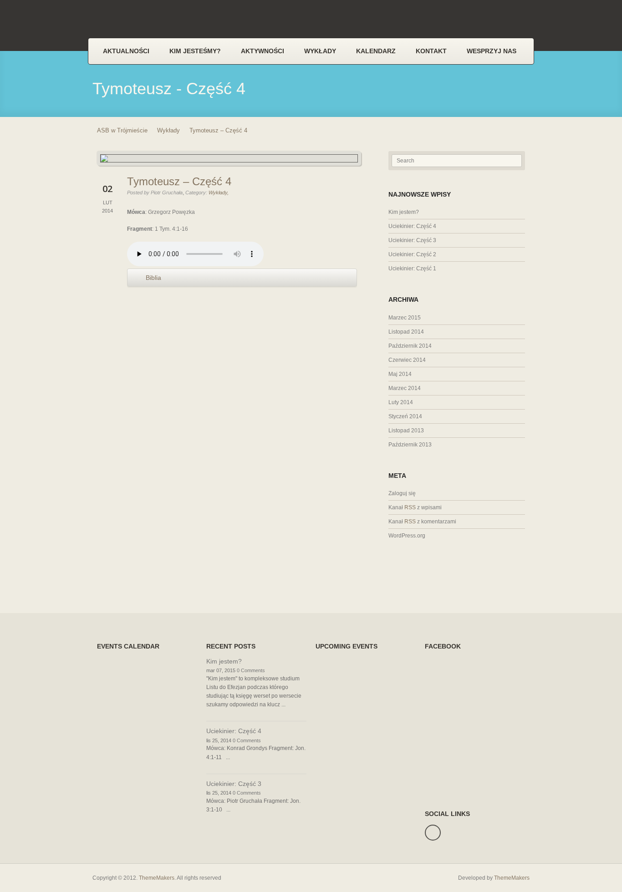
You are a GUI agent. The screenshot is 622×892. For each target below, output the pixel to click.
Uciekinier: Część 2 (412, 254)
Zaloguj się (402, 493)
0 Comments (251, 670)
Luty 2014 (400, 402)
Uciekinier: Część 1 (412, 268)
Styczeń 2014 (405, 416)
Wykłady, (219, 192)
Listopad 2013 (406, 430)
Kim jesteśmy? (195, 51)
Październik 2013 (410, 444)
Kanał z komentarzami (422, 521)
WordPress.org (406, 535)
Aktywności (262, 51)
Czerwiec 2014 (407, 360)
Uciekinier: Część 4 (412, 226)
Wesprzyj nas (491, 51)
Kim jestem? (403, 212)
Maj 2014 (400, 374)
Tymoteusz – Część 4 (179, 181)
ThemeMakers (156, 878)
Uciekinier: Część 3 (412, 240)
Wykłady (320, 51)
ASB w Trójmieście (122, 130)
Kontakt (431, 51)
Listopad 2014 (406, 332)
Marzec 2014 (404, 388)
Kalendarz (376, 51)
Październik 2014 (410, 346)
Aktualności (126, 51)
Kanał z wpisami (415, 507)
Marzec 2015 (404, 317)
